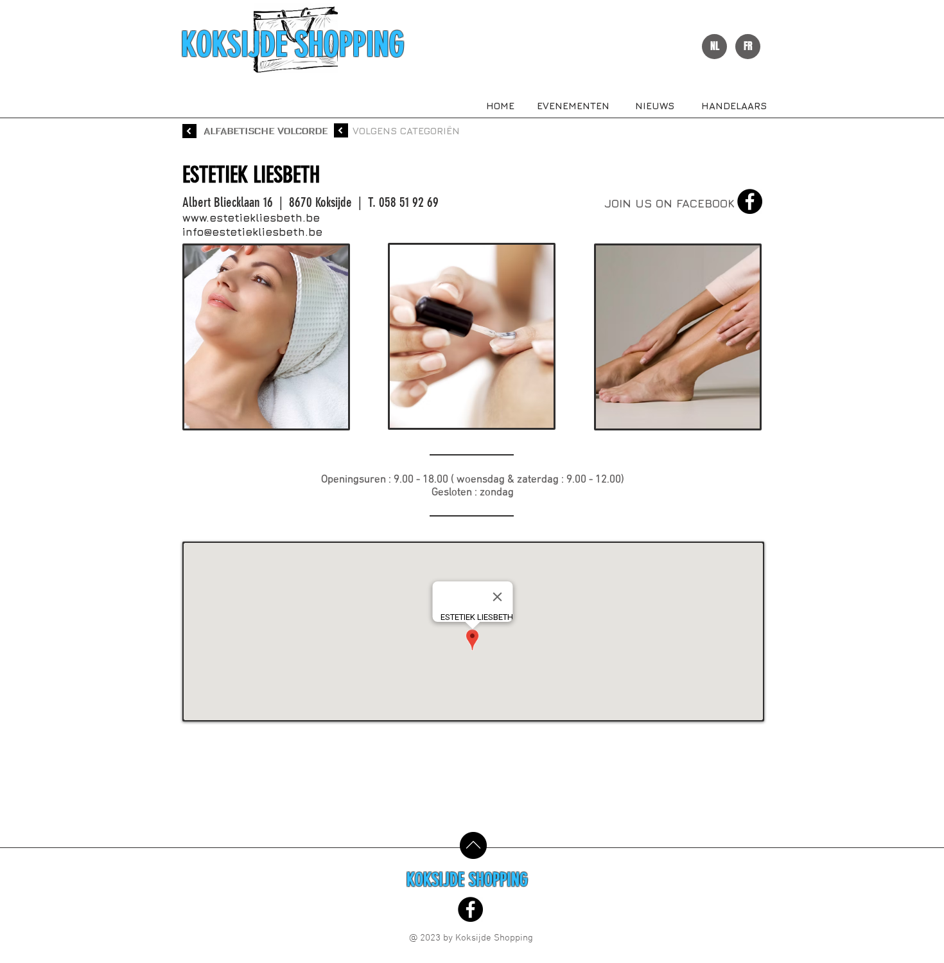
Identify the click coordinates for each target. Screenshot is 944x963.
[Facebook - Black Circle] (749, 201)
